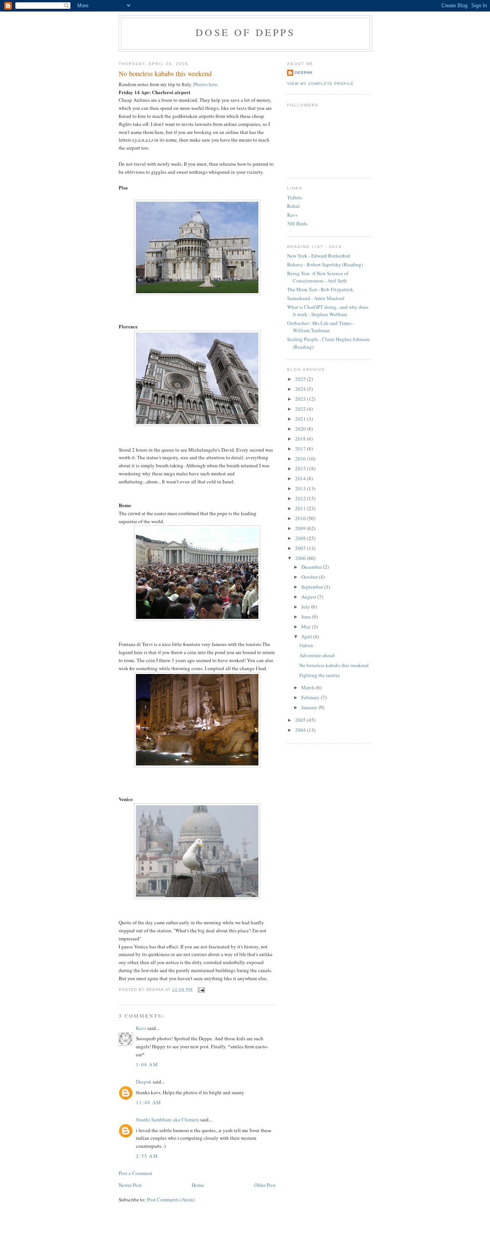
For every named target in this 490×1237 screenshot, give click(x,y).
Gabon (306, 645)
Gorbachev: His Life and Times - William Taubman (320, 327)
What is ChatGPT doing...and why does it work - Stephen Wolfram (327, 311)
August (309, 596)
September (312, 586)
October (310, 576)
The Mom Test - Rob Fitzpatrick (320, 289)
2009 (301, 528)
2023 (301, 398)
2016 (301, 458)
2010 (301, 518)
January (309, 707)
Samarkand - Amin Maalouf (315, 298)
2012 (301, 498)
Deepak (144, 1081)
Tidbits (294, 197)
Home (198, 1185)
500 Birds (297, 223)
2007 (301, 548)
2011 (301, 508)
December (312, 566)
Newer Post (130, 1185)
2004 (301, 729)
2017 (301, 448)
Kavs (141, 1028)
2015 (301, 468)
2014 (301, 478)
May (306, 626)
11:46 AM (148, 1102)
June (306, 616)
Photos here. (206, 84)
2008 (301, 538)
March (308, 687)
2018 (301, 438)
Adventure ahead (317, 655)
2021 (301, 418)
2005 (301, 719)
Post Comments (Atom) (171, 1199)
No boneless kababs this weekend (165, 73)
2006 (301, 558)
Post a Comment (135, 1173)
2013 (301, 488)
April (307, 636)
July (306, 606)
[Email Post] (200, 989)
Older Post (265, 1185)
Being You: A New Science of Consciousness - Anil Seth (317, 277)
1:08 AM (147, 1064)
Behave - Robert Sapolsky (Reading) (325, 264)
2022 (301, 408)
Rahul (293, 205)
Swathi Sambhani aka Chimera (167, 1119)
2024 (301, 388)
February (311, 697)
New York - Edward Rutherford (318, 255)
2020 (301, 428)
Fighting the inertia (319, 675)
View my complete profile (320, 84)
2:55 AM (147, 1155)
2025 (301, 378)
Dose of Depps (245, 32)
